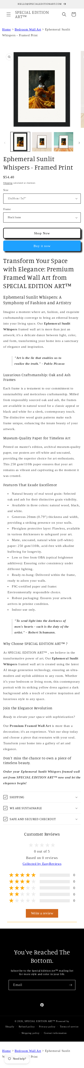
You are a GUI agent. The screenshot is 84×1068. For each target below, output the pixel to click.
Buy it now (42, 246)
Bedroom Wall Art (28, 29)
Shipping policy (31, 1033)
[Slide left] (4, 143)
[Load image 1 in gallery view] (20, 141)
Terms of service (69, 1026)
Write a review (42, 913)
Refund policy (27, 1026)
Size (6, 190)
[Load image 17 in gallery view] (41, 141)
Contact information (55, 1033)
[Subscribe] (70, 985)
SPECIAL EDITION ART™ (40, 1021)
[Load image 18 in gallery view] (63, 141)
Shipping (7, 183)
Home (6, 29)
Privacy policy (47, 1026)
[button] (8, 14)
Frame (7, 209)
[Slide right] (79, 143)
